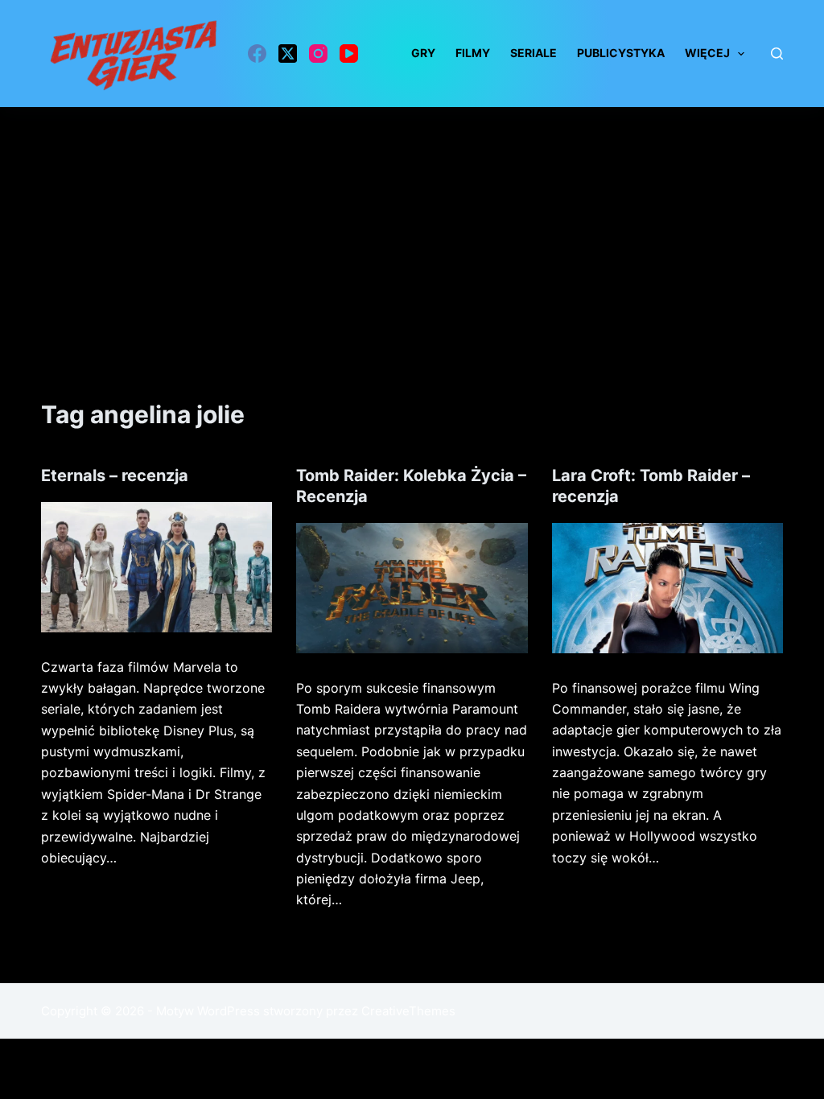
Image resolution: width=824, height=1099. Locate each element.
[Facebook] (257, 53)
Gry (423, 53)
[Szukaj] (777, 53)
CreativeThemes (408, 1011)
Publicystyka (621, 53)
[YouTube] (349, 53)
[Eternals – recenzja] (156, 567)
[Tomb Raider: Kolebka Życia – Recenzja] (411, 588)
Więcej (707, 53)
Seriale (533, 53)
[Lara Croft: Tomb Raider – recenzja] (667, 588)
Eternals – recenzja (114, 475)
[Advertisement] (412, 227)
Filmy (472, 53)
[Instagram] (318, 53)
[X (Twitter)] (287, 53)
